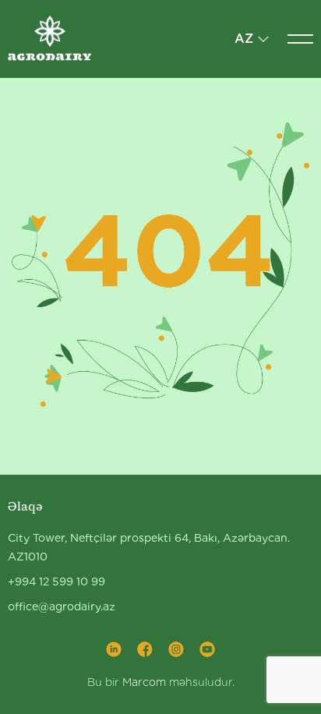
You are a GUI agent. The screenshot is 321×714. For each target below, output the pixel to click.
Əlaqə (25, 506)
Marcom (144, 682)
